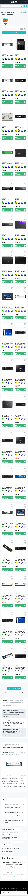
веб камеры (6, 845)
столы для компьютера (10, 848)
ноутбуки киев (7, 851)
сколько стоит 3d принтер (11, 829)
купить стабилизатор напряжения (9, 837)
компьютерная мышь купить (12, 842)
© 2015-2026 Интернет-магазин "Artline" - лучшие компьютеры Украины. (14, 889)
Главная (3, 10)
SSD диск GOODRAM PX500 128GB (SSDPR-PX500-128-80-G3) (13, 713)
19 (19, 692)
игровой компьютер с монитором (10, 833)
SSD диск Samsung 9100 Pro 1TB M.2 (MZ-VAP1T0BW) (13, 732)
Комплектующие (9, 10)
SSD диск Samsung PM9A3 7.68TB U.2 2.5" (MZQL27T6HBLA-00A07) (13, 723)
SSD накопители (17, 10)
